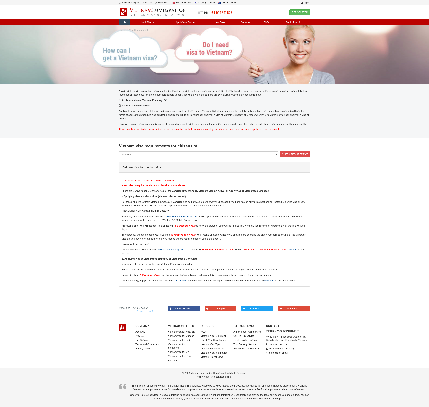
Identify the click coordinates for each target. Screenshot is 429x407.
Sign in (306, 2)
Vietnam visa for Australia (181, 331)
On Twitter (254, 308)
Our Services (142, 340)
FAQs (266, 22)
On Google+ (218, 308)
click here (269, 280)
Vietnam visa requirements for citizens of (158, 146)
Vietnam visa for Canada (181, 335)
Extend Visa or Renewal (246, 348)
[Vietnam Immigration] (124, 327)
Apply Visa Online (185, 22)
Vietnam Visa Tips (210, 344)
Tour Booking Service (244, 344)
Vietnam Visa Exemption (214, 335)
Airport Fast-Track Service (247, 331)
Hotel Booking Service (245, 340)
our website (181, 280)
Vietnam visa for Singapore (176, 345)
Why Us (139, 335)
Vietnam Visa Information (214, 352)
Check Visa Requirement (214, 340)
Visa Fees (220, 22)
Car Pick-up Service (243, 335)
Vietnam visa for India (179, 340)
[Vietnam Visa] (153, 11)
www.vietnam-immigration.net (181, 216)
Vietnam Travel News (212, 356)
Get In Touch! (293, 22)
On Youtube (292, 308)
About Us (140, 331)
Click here (292, 249)
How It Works (147, 22)
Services (245, 22)
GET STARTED (300, 12)
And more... (174, 360)
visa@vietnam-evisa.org (282, 348)
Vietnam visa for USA (179, 356)
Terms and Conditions (147, 344)
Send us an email (278, 352)
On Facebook (182, 308)
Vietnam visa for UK (178, 351)
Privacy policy (142, 348)
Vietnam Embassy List (212, 348)
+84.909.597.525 (221, 12)
